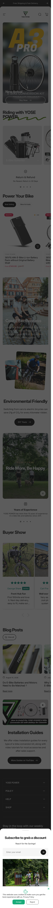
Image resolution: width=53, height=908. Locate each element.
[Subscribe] (43, 852)
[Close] (48, 888)
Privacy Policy (28, 897)
